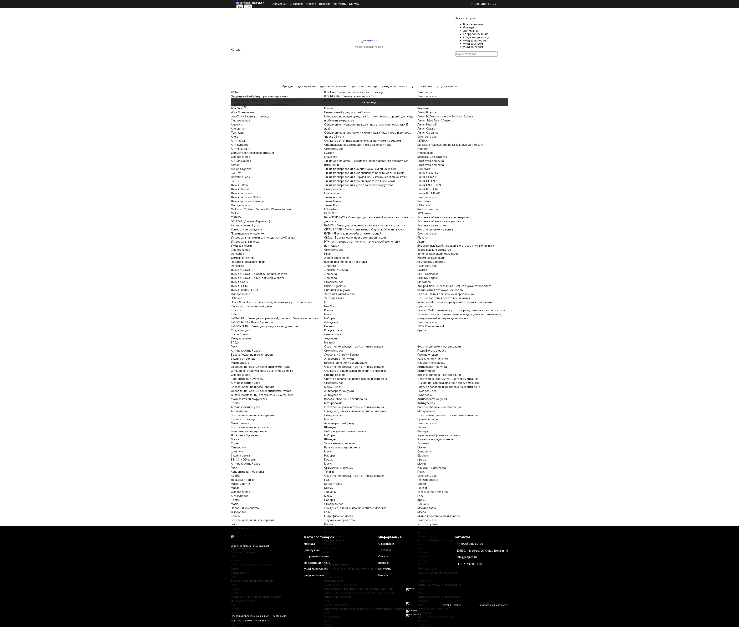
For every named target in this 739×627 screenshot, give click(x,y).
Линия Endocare (241, 193)
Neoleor (422, 148)
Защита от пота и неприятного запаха (256, 596)
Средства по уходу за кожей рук (439, 596)
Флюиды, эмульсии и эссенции (251, 564)
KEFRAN (422, 140)
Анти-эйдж (238, 140)
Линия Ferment (333, 201)
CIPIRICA (236, 217)
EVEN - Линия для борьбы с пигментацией (352, 233)
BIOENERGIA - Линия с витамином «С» (349, 96)
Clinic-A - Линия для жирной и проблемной (445, 294)
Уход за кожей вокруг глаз (249, 399)
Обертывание (333, 580)
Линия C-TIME (240, 286)
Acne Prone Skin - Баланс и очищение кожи (259, 104)
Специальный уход (337, 290)
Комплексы (331, 617)
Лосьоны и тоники (243, 479)
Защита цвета (240, 455)
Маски (328, 314)
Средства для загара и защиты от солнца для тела (359, 592)
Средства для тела (430, 164)
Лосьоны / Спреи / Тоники (341, 354)
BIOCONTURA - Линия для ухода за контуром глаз (264, 326)
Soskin (235, 92)
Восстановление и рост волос (251, 427)
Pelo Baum (424, 201)
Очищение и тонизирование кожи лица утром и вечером (362, 140)
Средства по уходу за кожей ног (439, 584)
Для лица (330, 273)
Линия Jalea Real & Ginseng (435, 120)
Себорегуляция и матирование (345, 431)
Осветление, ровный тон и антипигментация (261, 366)
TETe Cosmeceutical (430, 326)
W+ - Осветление (242, 112)
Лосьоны (423, 443)
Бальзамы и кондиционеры (249, 431)
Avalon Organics (241, 168)
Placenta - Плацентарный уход (251, 306)
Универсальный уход (245, 241)
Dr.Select (236, 298)
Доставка (296, 3)
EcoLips (236, 310)
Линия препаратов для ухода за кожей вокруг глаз (358, 185)
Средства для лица (430, 160)
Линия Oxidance (428, 132)
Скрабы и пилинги (336, 564)
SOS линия (424, 213)
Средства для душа (337, 596)
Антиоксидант (240, 148)
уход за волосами (394, 86)
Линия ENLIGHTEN (429, 185)
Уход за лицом (241, 338)
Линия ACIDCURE (242, 269)
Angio (234, 136)
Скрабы (329, 625)
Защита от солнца (243, 358)
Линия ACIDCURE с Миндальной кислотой (258, 277)
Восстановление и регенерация (252, 354)
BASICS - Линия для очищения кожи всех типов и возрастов (364, 225)
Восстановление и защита (435, 229)
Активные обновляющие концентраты (443, 217)
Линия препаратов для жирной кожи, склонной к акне (360, 168)
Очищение (331, 322)
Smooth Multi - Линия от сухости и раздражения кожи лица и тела (461, 310)
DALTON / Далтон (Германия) (250, 221)
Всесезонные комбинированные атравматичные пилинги (455, 245)
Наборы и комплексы (245, 508)
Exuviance (330, 156)
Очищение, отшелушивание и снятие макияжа (262, 370)
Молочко (330, 532)
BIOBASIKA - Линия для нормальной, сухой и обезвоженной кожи (274, 318)
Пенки (421, 471)
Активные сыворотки (431, 225)
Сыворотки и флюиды (338, 467)
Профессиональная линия (248, 261)
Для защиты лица (336, 269)
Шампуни (237, 451)
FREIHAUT (330, 213)
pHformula (424, 205)
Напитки (329, 342)
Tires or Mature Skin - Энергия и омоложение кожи (264, 100)
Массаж (236, 621)
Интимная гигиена (243, 600)
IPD (326, 302)
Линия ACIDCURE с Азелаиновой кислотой (259, 273)
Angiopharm (238, 128)
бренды (287, 86)
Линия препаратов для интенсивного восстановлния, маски (364, 173)
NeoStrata (423, 168)
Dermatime (237, 265)
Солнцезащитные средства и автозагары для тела (358, 588)
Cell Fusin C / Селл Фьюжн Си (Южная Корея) (261, 209)
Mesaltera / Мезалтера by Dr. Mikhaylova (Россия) (450, 144)
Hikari (327, 253)
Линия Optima (426, 128)
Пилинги (329, 326)
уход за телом (447, 86)
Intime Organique (335, 286)
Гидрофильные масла (431, 350)
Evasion (329, 152)
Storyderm (424, 282)
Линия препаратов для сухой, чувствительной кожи (359, 181)
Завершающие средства (434, 249)
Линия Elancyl (240, 189)
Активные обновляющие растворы (440, 221)
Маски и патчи (240, 483)
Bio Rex (236, 173)
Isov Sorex (331, 306)
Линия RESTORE (428, 189)
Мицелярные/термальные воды (438, 516)
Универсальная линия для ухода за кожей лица (263, 237)
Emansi (328, 108)
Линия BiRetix (239, 185)
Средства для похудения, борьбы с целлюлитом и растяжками (367, 608)
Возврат (324, 3)
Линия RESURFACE (429, 193)
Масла (328, 419)
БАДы (235, 181)
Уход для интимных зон (340, 294)
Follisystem (331, 209)
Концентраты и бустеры (247, 471)
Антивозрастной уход (246, 225)
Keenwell (423, 108)
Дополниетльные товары (341, 584)
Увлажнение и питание (432, 358)
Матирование (240, 362)
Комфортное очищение (246, 229)
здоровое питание (333, 86)
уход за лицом (422, 86)
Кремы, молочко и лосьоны (435, 617)
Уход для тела (334, 298)
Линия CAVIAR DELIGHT (246, 290)
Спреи (235, 443)
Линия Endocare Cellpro (246, 197)
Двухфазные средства (339, 520)
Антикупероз (239, 144)
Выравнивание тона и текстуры (345, 261)
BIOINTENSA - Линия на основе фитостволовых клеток (360, 100)
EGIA (234, 314)
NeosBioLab (425, 152)
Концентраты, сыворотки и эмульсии (333, 334)
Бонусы (354, 3)
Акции (421, 241)
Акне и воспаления (336, 257)
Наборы (329, 318)
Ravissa (422, 269)
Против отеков (334, 374)
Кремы (328, 310)
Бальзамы (424, 528)
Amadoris (237, 124)
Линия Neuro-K (427, 124)
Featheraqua (332, 193)
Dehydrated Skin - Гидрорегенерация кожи (259, 96)
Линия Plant (331, 205)
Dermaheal (238, 253)
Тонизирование (427, 479)
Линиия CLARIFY (427, 173)
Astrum (235, 164)
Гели (234, 346)
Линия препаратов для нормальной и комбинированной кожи (365, 177)
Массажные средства (432, 156)
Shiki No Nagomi (427, 277)
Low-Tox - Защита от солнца (250, 116)
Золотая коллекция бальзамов (438, 253)
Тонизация (238, 132)
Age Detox (238, 108)
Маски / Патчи (333, 386)
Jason (421, 100)
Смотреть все (240, 120)
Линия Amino (332, 197)
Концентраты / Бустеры (247, 378)
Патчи (421, 564)
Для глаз (330, 265)
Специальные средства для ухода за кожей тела (357, 144)
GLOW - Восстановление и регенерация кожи (355, 237)
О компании (279, 3)
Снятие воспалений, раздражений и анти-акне (262, 395)
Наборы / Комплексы (431, 362)
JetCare (422, 104)
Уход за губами (241, 245)
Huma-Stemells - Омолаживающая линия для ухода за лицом (271, 302)
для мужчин (306, 86)
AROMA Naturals (241, 160)
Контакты (340, 3)
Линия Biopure (426, 112)
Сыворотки (424, 92)
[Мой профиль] (458, 62)
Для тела (330, 277)
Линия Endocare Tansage (247, 201)
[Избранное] (458, 69)
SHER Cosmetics (427, 273)
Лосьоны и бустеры (244, 435)
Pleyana (422, 237)
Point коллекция (428, 209)
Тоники (235, 516)
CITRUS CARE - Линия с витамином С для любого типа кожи (364, 229)
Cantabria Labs (240, 177)
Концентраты (240, 528)
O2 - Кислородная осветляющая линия (443, 298)
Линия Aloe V (239, 282)
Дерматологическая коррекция (252, 152)
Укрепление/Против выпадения (438, 435)
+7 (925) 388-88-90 (482, 3)
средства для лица (364, 86)
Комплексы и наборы (431, 261)
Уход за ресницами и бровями (437, 572)
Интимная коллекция (431, 257)
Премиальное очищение (247, 233)
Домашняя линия (242, 257)
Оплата (311, 3)
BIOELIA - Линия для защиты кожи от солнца (353, 92)
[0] (458, 74)
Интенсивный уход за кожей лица (347, 112)
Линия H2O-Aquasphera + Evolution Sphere (445, 116)
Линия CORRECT (428, 177)
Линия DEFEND (427, 181)
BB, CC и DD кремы (243, 459)
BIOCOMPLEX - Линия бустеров (252, 322)
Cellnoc (236, 213)
